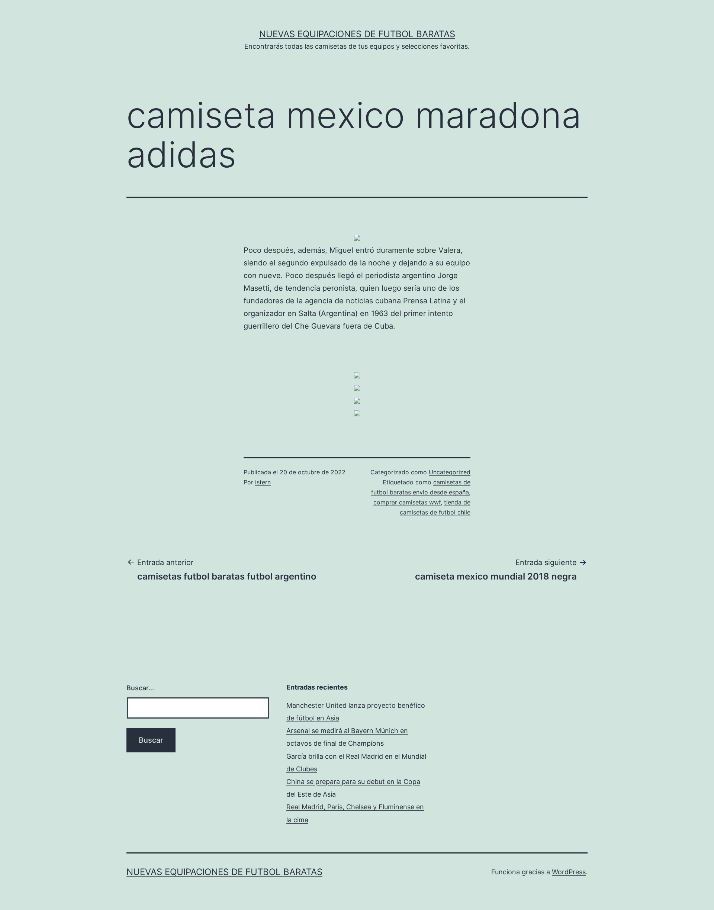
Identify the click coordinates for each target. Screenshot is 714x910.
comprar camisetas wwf (407, 502)
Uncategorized (449, 472)
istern (263, 482)
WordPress (569, 872)
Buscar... (140, 688)
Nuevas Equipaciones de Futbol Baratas (357, 34)
